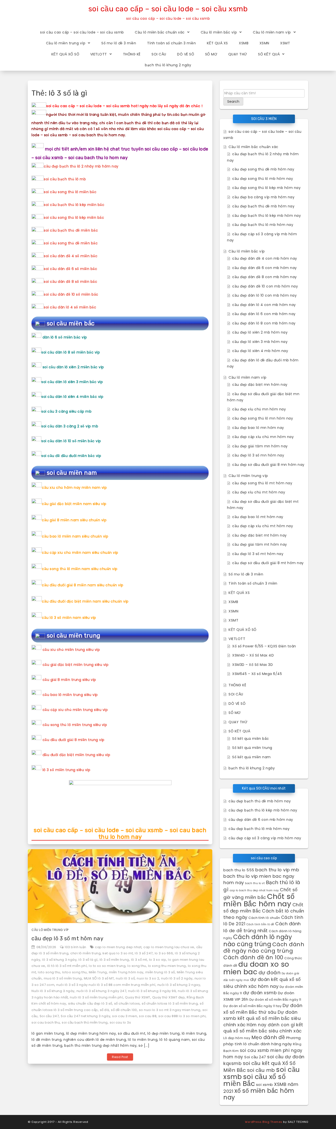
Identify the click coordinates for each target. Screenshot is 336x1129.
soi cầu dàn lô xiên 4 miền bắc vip (72, 396)
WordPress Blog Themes (263, 1122)
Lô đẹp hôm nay (236, 1038)
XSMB (243, 43)
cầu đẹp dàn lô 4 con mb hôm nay (264, 304)
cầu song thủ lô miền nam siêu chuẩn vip (80, 568)
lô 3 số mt (139, 959)
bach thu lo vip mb (277, 870)
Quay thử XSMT (137, 997)
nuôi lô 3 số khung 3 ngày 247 (101, 991)
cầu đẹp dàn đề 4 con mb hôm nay (264, 258)
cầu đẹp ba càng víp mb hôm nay (263, 197)
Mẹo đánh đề (268, 1037)
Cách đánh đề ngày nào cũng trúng (263, 948)
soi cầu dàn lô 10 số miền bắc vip (71, 440)
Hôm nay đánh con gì (271, 1025)
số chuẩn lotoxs (127, 1003)
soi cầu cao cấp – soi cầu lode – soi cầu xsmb (168, 8)
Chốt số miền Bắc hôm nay (259, 900)
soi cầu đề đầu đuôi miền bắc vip (71, 455)
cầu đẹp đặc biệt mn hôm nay (260, 384)
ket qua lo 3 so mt (118, 953)
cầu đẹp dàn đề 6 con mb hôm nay (264, 267)
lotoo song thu (74, 972)
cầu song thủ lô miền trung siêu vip (75, 724)
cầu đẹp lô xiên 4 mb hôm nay (260, 350)
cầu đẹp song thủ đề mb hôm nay (263, 169)
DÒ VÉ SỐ (185, 54)
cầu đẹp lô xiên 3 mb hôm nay (260, 341)
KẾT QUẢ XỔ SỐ (65, 54)
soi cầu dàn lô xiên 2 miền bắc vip (73, 367)
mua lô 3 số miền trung (63, 978)
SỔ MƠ (211, 54)
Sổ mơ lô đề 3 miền (118, 43)
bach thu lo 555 (238, 870)
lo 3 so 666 (164, 953)
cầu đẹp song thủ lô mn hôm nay (262, 418)
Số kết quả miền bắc (250, 738)
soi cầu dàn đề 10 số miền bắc (71, 294)
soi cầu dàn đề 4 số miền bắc (70, 255)
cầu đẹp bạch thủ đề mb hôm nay (263, 206)
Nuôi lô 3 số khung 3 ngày (53, 991)
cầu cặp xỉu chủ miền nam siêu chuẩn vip (80, 552)
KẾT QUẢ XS (217, 43)
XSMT (285, 43)
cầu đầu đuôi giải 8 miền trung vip (74, 739)
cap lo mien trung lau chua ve (168, 947)
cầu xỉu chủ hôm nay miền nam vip (74, 487)
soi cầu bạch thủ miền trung (85, 1022)
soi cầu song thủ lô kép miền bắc (74, 217)
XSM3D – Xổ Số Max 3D (252, 664)
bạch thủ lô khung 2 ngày (168, 65)
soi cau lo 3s (120, 1022)
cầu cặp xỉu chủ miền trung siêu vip (75, 709)
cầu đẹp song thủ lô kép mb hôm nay (266, 187)
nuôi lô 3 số (125, 978)
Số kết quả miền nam (251, 757)
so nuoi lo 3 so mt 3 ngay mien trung (169, 1010)
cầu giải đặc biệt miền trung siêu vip (76, 664)
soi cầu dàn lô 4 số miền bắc (70, 307)
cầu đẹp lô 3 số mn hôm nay (258, 455)
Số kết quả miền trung (252, 747)
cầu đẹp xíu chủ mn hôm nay (259, 409)
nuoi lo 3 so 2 (148, 978)
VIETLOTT (98, 54)
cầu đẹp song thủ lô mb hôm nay (262, 178)
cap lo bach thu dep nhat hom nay (254, 890)
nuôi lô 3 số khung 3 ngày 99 (152, 991)
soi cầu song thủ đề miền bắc (71, 243)
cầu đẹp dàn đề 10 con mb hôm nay (265, 286)
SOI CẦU (159, 54)
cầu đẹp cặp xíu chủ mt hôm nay (262, 525)
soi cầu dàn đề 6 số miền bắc (70, 268)
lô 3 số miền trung (114, 959)
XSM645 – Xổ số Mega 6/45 (257, 673)
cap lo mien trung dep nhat (118, 947)
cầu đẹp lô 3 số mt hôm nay (67, 938)
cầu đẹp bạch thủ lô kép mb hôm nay (266, 215)
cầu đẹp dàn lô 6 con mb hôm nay (264, 313)
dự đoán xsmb (260, 993)
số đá (104, 1010)
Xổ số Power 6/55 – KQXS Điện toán (264, 646)
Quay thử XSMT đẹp (168, 997)
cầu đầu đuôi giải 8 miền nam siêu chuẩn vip (82, 585)
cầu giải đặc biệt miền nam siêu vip (74, 503)
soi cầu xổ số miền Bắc (254, 1080)
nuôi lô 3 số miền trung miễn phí (96, 997)
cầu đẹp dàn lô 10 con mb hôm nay (264, 295)
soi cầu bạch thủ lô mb (65, 179)
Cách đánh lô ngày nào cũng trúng (257, 940)
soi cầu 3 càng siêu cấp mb (66, 411)
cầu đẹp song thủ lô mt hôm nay (262, 483)
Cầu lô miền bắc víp (219, 32)
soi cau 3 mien (124, 1016)
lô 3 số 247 (144, 953)
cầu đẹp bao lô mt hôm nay (257, 516)
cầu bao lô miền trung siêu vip (70, 694)
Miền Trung (98, 972)
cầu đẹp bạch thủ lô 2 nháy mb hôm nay (81, 166)
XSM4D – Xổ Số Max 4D (253, 655)
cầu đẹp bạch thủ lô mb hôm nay (262, 224)
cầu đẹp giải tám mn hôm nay (260, 446)
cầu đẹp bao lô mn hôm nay (258, 427)
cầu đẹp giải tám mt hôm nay (259, 544)
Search (233, 101)
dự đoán (270, 972)
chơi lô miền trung (85, 953)
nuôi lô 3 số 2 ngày (177, 978)
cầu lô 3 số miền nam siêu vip (69, 617)
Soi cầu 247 (49, 1016)
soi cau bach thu (45, 1022)
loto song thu (49, 972)
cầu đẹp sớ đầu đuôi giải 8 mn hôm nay (268, 464)
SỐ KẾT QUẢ (269, 54)
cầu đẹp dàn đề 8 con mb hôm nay (264, 276)
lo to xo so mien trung (107, 965)
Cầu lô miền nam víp (272, 32)
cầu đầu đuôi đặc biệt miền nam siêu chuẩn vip (85, 601)
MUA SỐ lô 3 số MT (99, 978)
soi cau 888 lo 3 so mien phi (182, 1016)
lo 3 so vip (157, 959)
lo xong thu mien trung (167, 965)
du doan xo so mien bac (256, 968)
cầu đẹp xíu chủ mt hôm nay (258, 492)
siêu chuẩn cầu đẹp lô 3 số (90, 1003)
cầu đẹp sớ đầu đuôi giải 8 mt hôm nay (268, 562)
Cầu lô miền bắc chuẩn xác (160, 32)
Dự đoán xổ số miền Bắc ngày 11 (275, 999)
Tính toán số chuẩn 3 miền (171, 43)
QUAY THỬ (237, 54)
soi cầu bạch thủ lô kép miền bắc (74, 204)
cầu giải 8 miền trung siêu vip (69, 679)
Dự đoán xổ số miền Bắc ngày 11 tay (252, 1006)
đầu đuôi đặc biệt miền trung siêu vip (76, 754)
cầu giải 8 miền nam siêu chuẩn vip (74, 520)
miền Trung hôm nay (126, 972)
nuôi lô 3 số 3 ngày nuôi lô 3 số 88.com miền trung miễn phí (105, 984)
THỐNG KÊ (132, 54)
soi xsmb (264, 1084)
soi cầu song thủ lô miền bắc (70, 191)
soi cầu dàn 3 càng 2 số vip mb (69, 426)
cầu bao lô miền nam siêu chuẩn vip (75, 536)
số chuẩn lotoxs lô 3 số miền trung (170, 1003)
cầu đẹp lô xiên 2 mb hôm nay (260, 332)
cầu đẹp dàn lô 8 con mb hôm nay (264, 323)
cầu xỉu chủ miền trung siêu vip (71, 649)
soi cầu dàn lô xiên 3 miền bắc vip (72, 381)
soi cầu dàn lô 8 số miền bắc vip (70, 352)
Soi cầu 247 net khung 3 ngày (85, 1016)
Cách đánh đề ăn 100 (253, 957)
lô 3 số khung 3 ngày (59, 959)
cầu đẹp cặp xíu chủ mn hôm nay (263, 436)
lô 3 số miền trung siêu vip (67, 769)
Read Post (120, 1057)
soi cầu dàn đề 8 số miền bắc (70, 281)
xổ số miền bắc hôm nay (258, 1094)
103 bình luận (75, 947)
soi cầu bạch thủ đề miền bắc (71, 230)
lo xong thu (136, 965)
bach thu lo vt (255, 883)
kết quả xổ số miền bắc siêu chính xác (263, 1028)
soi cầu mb (261, 1070)
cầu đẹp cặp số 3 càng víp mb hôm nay (265, 838)
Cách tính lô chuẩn (264, 917)
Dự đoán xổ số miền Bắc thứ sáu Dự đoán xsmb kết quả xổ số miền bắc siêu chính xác (262, 1015)
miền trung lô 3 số (160, 972)
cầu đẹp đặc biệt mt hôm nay (259, 535)
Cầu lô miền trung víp (66, 43)
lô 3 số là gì (88, 959)
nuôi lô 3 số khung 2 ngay (178, 984)
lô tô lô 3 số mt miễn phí (67, 965)
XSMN (264, 43)
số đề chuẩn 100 (124, 1010)
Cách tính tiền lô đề (260, 924)
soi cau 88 (147, 1016)
